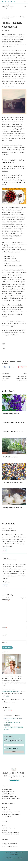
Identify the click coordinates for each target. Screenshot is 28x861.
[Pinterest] (14, 1)
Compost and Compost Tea (10, 843)
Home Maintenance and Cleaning (12, 811)
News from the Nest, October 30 (13, 431)
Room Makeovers (8, 816)
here (7, 696)
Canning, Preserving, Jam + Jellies (12, 798)
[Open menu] (25, 7)
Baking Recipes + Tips (9, 791)
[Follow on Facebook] (3, 710)
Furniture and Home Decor (10, 828)
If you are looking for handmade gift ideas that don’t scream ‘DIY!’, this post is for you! (14, 168)
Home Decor (7, 809)
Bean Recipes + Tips (8, 793)
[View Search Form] (25, 2)
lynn (4, 558)
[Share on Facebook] (6, 367)
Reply (4, 550)
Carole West (6, 528)
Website (4, 642)
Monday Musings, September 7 (12, 507)
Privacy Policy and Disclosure (14, 852)
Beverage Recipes (8, 794)
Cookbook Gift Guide (11, 207)
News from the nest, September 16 (13, 422)
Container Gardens (8, 845)
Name (4, 627)
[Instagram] (8, 1)
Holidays (6, 807)
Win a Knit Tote (9, 256)
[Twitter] (5, 1)
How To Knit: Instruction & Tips (11, 832)
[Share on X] (14, 367)
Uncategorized (10, 16)
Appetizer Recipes (8, 789)
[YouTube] (11, 1)
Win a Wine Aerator (10, 258)
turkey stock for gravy (14, 129)
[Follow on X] (5, 710)
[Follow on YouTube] (11, 710)
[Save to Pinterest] (22, 367)
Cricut (5, 825)
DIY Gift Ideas (7, 827)
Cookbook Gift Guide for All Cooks (6, 377)
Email (4, 635)
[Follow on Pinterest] (7, 710)
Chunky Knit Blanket (10, 270)
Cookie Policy (14, 854)
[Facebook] (3, 1)
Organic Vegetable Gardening (11, 846)
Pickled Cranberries (17, 182)
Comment (5, 601)
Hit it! (14, 752)
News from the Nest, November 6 (13, 482)
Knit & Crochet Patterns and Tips (12, 834)
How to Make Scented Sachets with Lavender (21, 377)
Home (3, 16)
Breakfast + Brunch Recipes (10, 796)
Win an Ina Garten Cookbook (13, 265)
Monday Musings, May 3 (10, 456)
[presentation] (14, 402)
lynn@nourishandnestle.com (10, 691)
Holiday (5, 830)
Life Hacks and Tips (8, 812)
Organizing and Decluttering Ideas (12, 814)
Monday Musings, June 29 (11, 413)
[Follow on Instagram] (9, 710)
